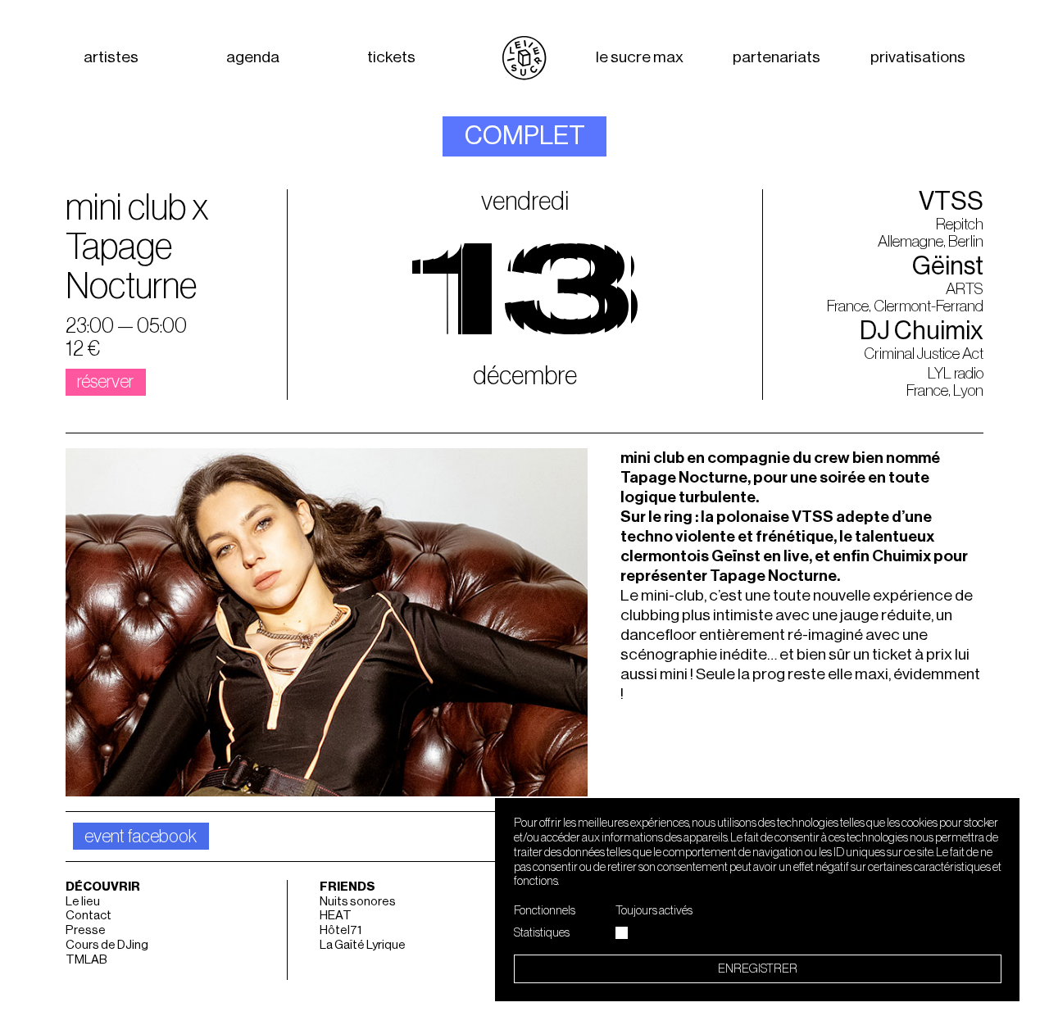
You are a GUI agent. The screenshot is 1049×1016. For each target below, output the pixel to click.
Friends (347, 887)
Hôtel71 (340, 930)
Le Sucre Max (639, 58)
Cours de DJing (107, 945)
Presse (86, 930)
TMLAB (86, 960)
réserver (105, 382)
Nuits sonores (358, 902)
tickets (391, 58)
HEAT (336, 915)
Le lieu (83, 902)
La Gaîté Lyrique (363, 945)
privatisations (917, 58)
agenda (252, 58)
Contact (88, 915)
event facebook (140, 837)
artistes (111, 58)
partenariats (776, 58)
